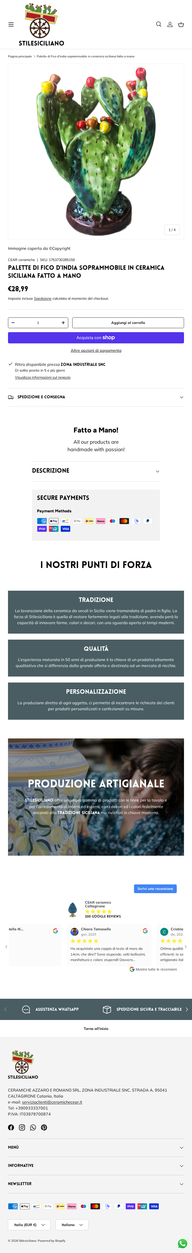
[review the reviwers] (36, 932)
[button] (181, 24)
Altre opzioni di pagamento (96, 350)
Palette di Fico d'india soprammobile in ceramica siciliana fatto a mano (85, 56)
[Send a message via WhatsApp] (183, 1244)
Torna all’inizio (96, 1028)
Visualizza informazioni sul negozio (42, 377)
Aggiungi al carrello (128, 322)
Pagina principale (20, 56)
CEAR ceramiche (21, 260)
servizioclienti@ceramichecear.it (52, 1102)
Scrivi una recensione (155, 888)
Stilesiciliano (27, 1241)
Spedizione (43, 298)
